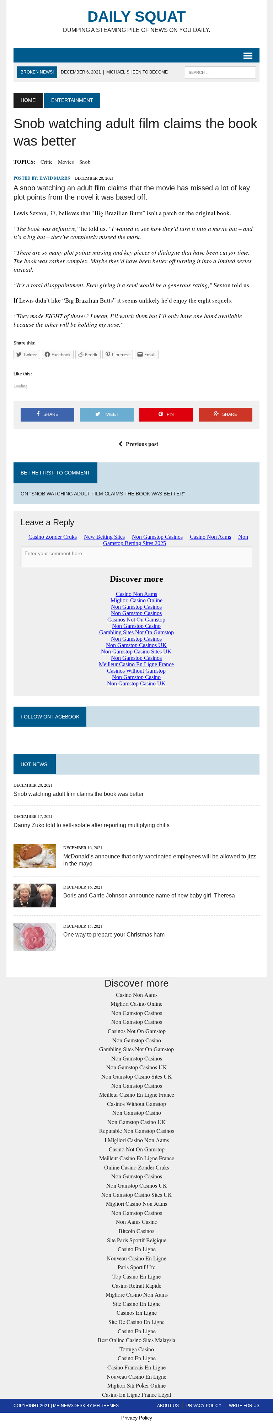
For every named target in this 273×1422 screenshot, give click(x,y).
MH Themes (106, 1405)
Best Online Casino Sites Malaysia (136, 1340)
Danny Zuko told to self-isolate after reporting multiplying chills (92, 825)
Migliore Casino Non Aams (137, 1294)
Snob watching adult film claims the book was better (79, 794)
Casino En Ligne (137, 1249)
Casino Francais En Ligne (136, 1367)
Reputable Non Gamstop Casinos (136, 1130)
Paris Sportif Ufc (136, 1267)
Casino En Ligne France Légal (136, 1394)
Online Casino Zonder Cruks (136, 1167)
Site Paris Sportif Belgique (136, 1240)
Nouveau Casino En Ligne (136, 1258)
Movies (66, 161)
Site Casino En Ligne (137, 1303)
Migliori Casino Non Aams (136, 1203)
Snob (85, 161)
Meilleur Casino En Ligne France (136, 1094)
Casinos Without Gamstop (136, 1103)
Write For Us (244, 1405)
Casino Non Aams (136, 994)
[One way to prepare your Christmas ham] (35, 946)
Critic (47, 161)
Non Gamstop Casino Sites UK (136, 1076)
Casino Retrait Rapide (136, 1285)
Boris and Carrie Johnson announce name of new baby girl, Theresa (149, 895)
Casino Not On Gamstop (137, 1149)
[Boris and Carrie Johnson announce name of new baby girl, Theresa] (35, 902)
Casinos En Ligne (137, 1312)
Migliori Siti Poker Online (136, 1385)
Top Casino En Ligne (136, 1276)
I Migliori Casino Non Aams (137, 1140)
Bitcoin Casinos (136, 1230)
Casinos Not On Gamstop (137, 1031)
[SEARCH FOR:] (220, 72)
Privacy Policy (203, 1405)
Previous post (142, 444)
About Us (168, 1405)
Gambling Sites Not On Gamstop (136, 1049)
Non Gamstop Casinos (136, 1012)
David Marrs (54, 178)
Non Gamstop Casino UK (136, 1121)
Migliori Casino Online (136, 1003)
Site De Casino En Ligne (136, 1321)
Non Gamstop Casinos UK (136, 1067)
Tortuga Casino (136, 1349)
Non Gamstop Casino (136, 1040)
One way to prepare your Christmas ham (114, 935)
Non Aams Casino (136, 1221)
